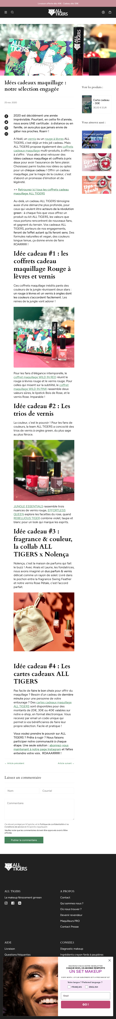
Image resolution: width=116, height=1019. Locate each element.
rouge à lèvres (54, 139)
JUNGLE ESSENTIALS (28, 506)
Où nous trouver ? (71, 909)
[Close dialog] (109, 960)
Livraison (10, 948)
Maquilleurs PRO (70, 920)
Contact (65, 897)
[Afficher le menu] (7, 12)
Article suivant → (66, 763)
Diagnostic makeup (71, 948)
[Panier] (109, 12)
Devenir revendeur (71, 915)
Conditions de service (14, 827)
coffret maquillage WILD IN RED (35, 377)
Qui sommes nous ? (71, 903)
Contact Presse (69, 926)
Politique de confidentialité (52, 824)
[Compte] (103, 12)
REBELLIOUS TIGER (27, 518)
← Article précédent (14, 763)
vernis (32, 139)
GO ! (85, 1004)
